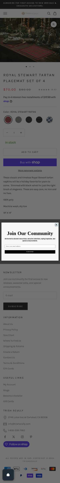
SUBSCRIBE (30, 251)
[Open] (8, 474)
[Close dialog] (56, 224)
